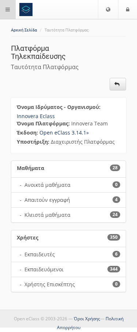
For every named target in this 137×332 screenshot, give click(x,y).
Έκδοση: (28, 132)
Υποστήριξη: (34, 141)
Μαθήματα (30, 168)
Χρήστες (27, 237)
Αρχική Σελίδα (24, 30)
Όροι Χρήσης (87, 319)
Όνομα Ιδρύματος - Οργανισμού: (59, 106)
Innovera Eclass (36, 116)
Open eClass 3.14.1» (64, 132)
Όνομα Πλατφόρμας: (44, 123)
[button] (108, 9)
